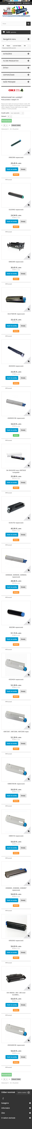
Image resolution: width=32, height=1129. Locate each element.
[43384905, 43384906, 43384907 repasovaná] (16, 874)
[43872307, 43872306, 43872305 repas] (16, 717)
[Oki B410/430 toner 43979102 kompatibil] (16, 456)
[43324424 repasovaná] (16, 665)
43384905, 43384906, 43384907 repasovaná (16, 889)
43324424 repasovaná (16, 679)
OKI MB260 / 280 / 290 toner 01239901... (16, 994)
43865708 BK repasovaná (16, 784)
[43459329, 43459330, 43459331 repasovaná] (16, 560)
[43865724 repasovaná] (16, 821)
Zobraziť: (3, 116)
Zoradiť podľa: (5, 113)
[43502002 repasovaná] (16, 926)
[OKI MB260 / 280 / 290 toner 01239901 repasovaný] (16, 978)
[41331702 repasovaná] (16, 508)
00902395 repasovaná (16, 262)
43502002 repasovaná (16, 940)
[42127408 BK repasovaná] (16, 299)
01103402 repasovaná (16, 209)
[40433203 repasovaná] (16, 351)
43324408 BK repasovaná (16, 1045)
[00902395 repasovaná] (16, 247)
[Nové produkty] (16, 1)
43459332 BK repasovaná (16, 418)
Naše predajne (9, 82)
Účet (3, 1113)
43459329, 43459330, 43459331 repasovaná (16, 576)
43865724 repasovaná (16, 836)
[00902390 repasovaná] (16, 143)
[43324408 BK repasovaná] (16, 1031)
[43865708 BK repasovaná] (16, 769)
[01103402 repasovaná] (16, 195)
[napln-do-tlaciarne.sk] (16, 11)
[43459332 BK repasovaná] (16, 404)
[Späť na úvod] (3, 46)
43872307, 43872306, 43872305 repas (16, 731)
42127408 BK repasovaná (16, 314)
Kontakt (12, 3)
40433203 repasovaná (16, 366)
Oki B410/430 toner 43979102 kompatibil (16, 471)
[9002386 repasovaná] (16, 613)
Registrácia (27, 3)
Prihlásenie (19, 3)
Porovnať (9, 179)
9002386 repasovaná (16, 627)
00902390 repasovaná (16, 157)
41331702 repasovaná (16, 523)
